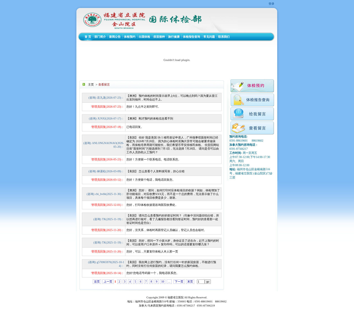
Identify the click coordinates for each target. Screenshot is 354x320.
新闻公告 (115, 36)
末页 (190, 281)
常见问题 (209, 36)
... (169, 281)
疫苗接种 (159, 36)
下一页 (179, 281)
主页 (91, 84)
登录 (271, 3)
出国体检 (144, 36)
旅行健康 (174, 36)
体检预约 (129, 36)
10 (162, 281)
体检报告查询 (191, 36)
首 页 (88, 36)
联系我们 (224, 36)
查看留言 (104, 84)
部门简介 (100, 36)
